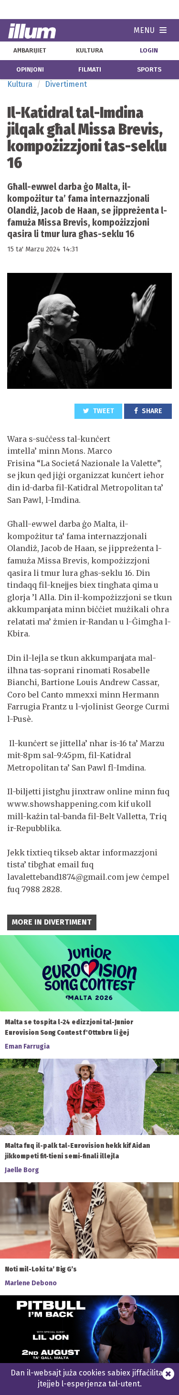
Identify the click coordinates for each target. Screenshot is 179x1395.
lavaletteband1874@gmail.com (65, 877)
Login (149, 50)
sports (149, 69)
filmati (89, 69)
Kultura (19, 84)
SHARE (151, 411)
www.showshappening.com (61, 804)
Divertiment (66, 84)
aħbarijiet (29, 50)
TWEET (103, 411)
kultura (89, 50)
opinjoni (30, 69)
